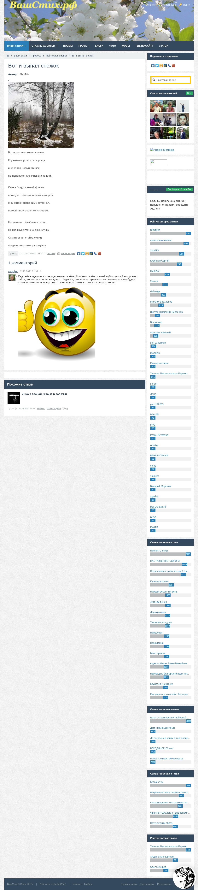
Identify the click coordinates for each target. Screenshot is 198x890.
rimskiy (154, 445)
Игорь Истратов (159, 435)
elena (153, 465)
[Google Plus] (99, 253)
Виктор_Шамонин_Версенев (166, 312)
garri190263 (157, 404)
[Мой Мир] (91, 253)
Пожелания (157, 643)
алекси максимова (161, 240)
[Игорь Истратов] (156, 111)
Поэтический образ (161, 823)
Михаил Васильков (161, 301)
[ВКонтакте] (79, 253)
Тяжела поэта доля (161, 622)
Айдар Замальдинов (162, 856)
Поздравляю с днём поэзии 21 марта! (171, 571)
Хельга (154, 281)
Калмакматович (159, 363)
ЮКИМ (154, 527)
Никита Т (155, 271)
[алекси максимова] (169, 111)
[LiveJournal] (95, 253)
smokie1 (154, 476)
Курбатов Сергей (159, 260)
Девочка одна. (158, 612)
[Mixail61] (169, 124)
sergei (153, 383)
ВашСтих (12, 884)
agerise (154, 496)
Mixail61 (154, 414)
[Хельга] (156, 124)
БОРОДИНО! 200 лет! (161, 748)
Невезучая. (156, 632)
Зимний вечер (158, 602)
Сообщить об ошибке (179, 189)
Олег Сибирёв (158, 867)
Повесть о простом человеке (166, 758)
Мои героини (158, 653)
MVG (152, 424)
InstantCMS (60, 884)
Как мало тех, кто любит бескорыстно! (171, 694)
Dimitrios (155, 230)
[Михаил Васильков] (183, 111)
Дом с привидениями (162, 727)
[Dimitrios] (183, 124)
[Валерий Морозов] (156, 138)
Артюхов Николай (160, 332)
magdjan (13, 271)
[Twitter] (83, 253)
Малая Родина (68, 253)
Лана (153, 394)
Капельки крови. (159, 581)
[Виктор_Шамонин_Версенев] (169, 138)
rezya (153, 517)
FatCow (88, 884)
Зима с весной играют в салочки (44, 393)
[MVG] (183, 138)
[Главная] (7, 56)
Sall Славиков (158, 342)
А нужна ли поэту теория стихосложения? (174, 792)
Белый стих (156, 782)
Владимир (156, 322)
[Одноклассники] (87, 253)
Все (189, 93)
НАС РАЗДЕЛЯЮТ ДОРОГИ (165, 561)
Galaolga (155, 291)
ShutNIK (51, 253)
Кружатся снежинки (161, 684)
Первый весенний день (164, 591)
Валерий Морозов (160, 486)
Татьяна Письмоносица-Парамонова (171, 373)
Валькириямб (158, 506)
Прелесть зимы (159, 550)
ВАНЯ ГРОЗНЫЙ (159, 455)
